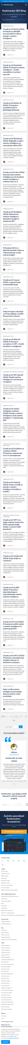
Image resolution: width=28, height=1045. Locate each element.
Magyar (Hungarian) (6, 988)
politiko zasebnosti (14, 1038)
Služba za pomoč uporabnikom (9, 939)
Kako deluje (4, 898)
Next (14, 720)
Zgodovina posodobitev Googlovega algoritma (13, 915)
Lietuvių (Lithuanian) (6, 992)
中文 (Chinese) (5, 971)
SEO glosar (4, 905)
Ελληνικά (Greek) (5, 980)
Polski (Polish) (5, 962)
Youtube (7, 860)
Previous (3, 716)
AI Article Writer (5, 887)
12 (24, 780)
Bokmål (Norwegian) (6, 1009)
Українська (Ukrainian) (7, 1004)
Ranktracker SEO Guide (20, 19)
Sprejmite (5, 1042)
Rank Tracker (4, 871)
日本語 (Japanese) (6, 957)
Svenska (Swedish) (6, 966)
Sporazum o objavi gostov (7, 912)
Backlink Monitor (5, 883)
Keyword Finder (5, 873)
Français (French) (5, 952)
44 (11, 716)
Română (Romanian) (6, 997)
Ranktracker (7, 5)
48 (20, 716)
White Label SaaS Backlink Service (9, 896)
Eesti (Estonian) (5, 983)
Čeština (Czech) (5, 976)
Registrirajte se (5, 932)
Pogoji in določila (5, 921)
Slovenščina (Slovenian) (7, 1002)
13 (14, 783)
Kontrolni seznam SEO (7, 885)
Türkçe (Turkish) (5, 969)
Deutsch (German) (6, 947)
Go (20, 726)
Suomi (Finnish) (5, 985)
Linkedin (24, 860)
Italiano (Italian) (5, 955)
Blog (2, 903)
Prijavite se (4, 930)
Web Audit (4, 878)
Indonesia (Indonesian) (7, 990)
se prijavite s (9, 835)
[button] (26, 4)
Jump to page (9, 726)
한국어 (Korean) (5, 1006)
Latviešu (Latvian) (5, 995)
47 (18, 716)
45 (13, 716)
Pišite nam (4, 1016)
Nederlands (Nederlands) (7, 959)
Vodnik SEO (4, 908)
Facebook (2, 860)
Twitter (18, 860)
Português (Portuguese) (7, 964)
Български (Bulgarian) (7, 973)
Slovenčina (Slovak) (6, 999)
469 (26, 716)
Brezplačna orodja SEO (7, 910)
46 (16, 716)
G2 (2, 864)
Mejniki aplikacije (5, 937)
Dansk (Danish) (5, 978)
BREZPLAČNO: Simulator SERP (9, 890)
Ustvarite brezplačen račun (14, 831)
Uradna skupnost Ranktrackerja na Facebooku (13, 860)
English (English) (5, 945)
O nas (2, 1018)
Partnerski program (6, 901)
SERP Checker (4, 876)
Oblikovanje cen (5, 934)
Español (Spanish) (5, 950)
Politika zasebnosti (6, 923)
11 (22, 780)
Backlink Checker (5, 880)
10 (19, 780)
